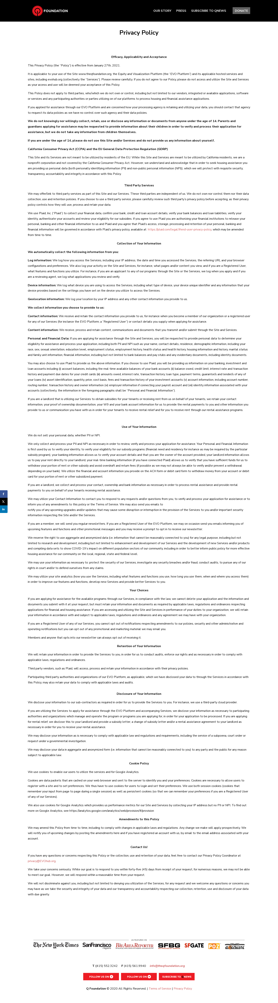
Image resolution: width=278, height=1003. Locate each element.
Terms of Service (160, 989)
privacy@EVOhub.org (42, 861)
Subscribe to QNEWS (208, 11)
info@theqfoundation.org (167, 966)
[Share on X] (4, 501)
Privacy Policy (183, 989)
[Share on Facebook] (4, 494)
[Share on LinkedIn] (4, 509)
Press (181, 11)
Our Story (162, 11)
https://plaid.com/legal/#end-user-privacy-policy (179, 229)
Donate (241, 11)
